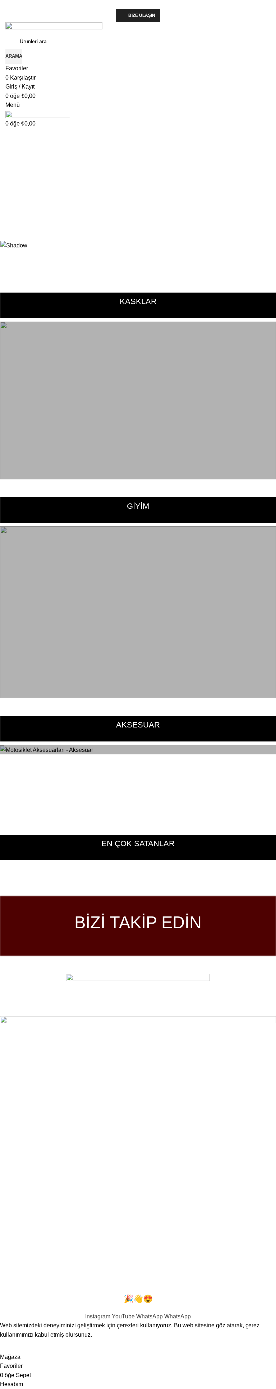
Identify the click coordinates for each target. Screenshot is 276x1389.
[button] (138, 214)
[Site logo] (53, 27)
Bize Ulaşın (141, 15)
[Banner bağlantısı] (138, 400)
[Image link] (138, 990)
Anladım (15, 1345)
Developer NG (97, 1011)
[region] (138, 188)
